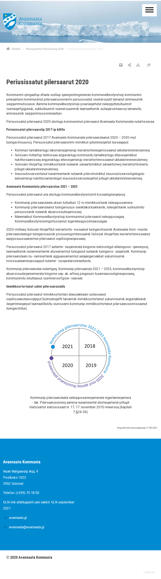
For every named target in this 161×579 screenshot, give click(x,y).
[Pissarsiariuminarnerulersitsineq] (150, 65)
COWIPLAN (149, 572)
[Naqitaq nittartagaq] (121, 65)
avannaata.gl (18, 518)
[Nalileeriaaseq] (139, 65)
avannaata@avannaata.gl (26, 527)
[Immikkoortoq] (129, 65)
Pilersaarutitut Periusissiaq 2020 (45, 49)
